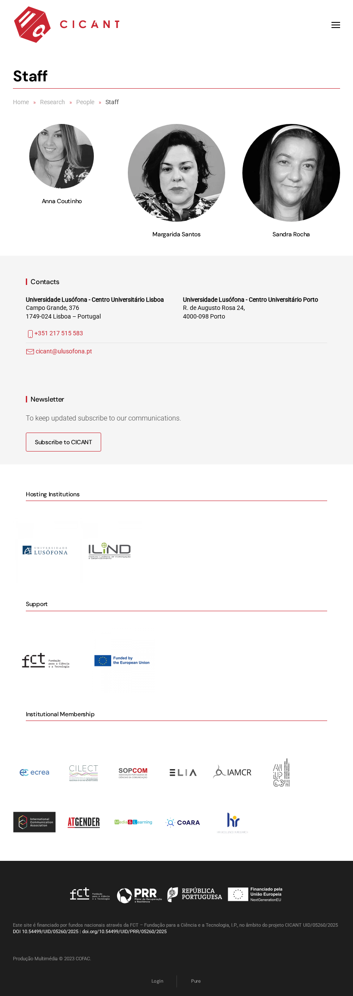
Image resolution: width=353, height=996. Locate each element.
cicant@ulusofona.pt (64, 351)
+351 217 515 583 (58, 333)
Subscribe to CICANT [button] (63, 442)
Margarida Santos (176, 234)
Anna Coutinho (62, 201)
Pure (196, 981)
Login (157, 981)
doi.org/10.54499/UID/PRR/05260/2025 (124, 931)
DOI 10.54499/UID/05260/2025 (45, 931)
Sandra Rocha (291, 234)
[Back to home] (67, 25)
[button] (335, 25)
